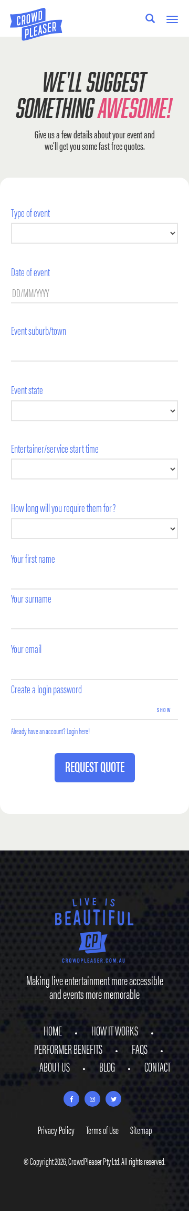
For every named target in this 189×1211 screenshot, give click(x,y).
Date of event (30, 271)
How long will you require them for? (63, 507)
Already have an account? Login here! (50, 731)
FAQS (140, 1048)
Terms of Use (102, 1129)
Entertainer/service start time (55, 448)
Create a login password (46, 688)
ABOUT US (54, 1066)
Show (164, 709)
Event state (27, 389)
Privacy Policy (56, 1129)
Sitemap (141, 1129)
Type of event (30, 212)
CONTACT (157, 1066)
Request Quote (94, 766)
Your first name (33, 558)
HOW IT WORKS (114, 1030)
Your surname (31, 598)
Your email (26, 648)
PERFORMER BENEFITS (68, 1048)
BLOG (107, 1066)
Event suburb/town (38, 330)
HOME (53, 1030)
